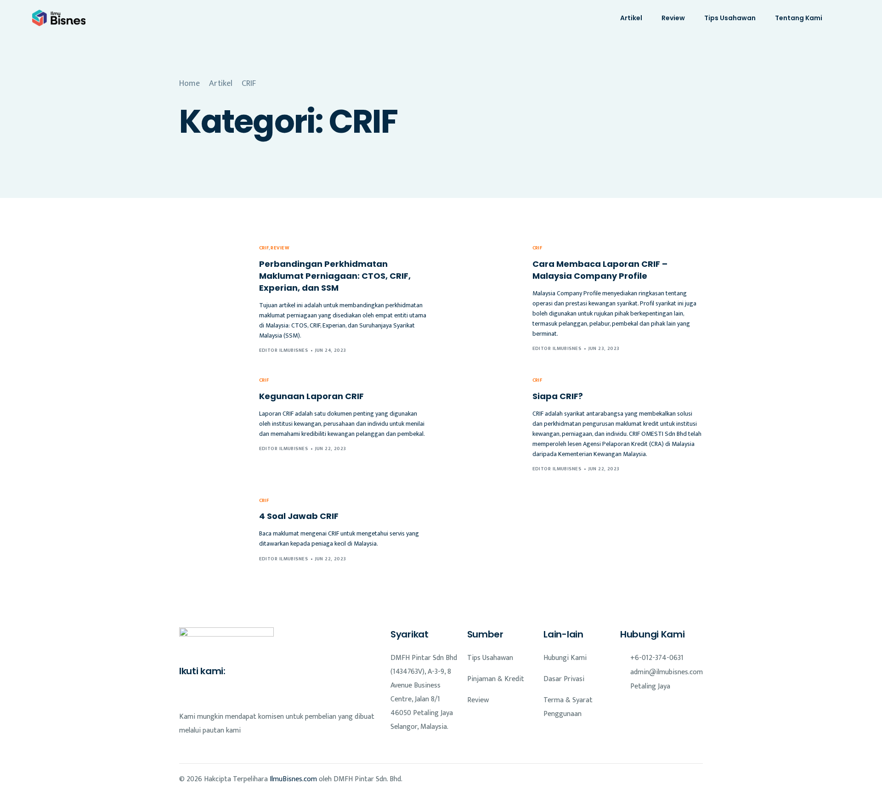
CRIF (264, 248)
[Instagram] (199, 694)
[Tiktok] (215, 694)
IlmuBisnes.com (293, 779)
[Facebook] (184, 694)
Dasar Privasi (563, 679)
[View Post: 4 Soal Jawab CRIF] (213, 529)
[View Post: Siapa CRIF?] (486, 424)
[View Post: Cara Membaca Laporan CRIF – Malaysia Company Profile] (486, 298)
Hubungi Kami (565, 658)
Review (280, 248)
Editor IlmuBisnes (283, 350)
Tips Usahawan (490, 658)
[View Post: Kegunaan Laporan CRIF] (213, 414)
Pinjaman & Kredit (495, 679)
